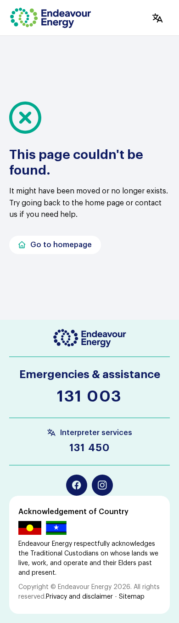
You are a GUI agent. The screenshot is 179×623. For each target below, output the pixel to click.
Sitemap (132, 597)
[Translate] (157, 17)
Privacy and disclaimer (79, 597)
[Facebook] (76, 485)
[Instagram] (102, 485)
